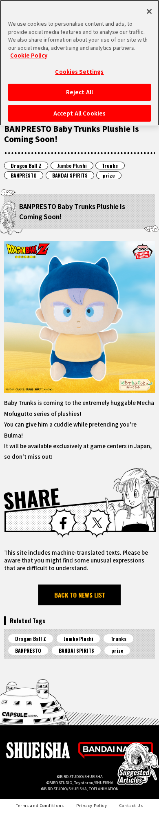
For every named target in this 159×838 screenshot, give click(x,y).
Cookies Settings (79, 72)
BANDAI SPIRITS (70, 175)
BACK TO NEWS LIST (79, 594)
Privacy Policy (91, 805)
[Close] (149, 11)
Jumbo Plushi (72, 165)
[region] (79, 63)
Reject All (79, 92)
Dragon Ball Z (26, 165)
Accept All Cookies (79, 113)
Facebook (63, 523)
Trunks (110, 165)
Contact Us (131, 805)
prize (109, 175)
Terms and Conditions (40, 805)
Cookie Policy (28, 55)
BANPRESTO (24, 175)
